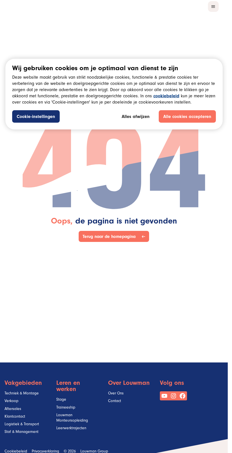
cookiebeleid (166, 96)
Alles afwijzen (136, 117)
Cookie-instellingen (36, 117)
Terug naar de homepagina (110, 236)
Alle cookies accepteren (187, 117)
